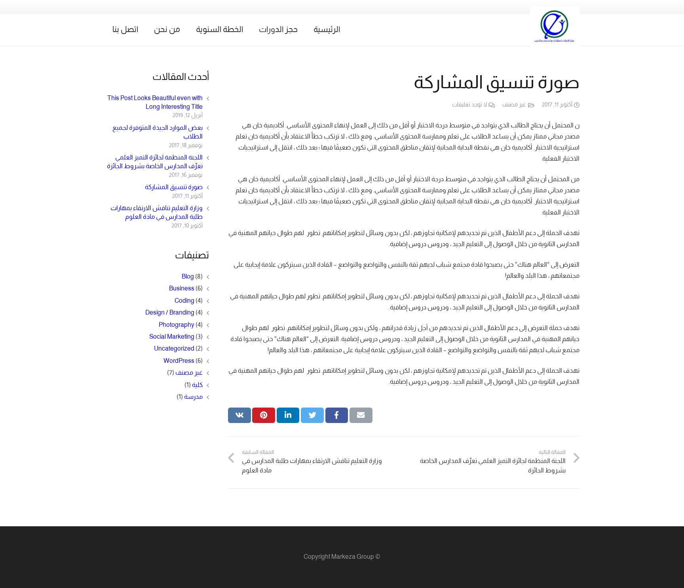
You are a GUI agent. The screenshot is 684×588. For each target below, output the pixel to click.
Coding (184, 301)
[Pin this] (263, 415)
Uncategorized (174, 349)
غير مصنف (514, 105)
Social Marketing (171, 337)
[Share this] (336, 415)
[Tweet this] (312, 415)
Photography (176, 325)
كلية (197, 385)
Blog (188, 277)
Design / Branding (169, 313)
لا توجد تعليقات (469, 105)
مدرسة (193, 397)
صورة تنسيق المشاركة (174, 187)
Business (181, 289)
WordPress (178, 361)
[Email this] (361, 415)
